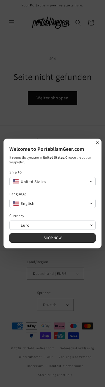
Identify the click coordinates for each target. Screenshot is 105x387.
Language (18, 193)
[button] (52, 181)
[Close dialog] (97, 143)
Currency (16, 215)
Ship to (15, 172)
